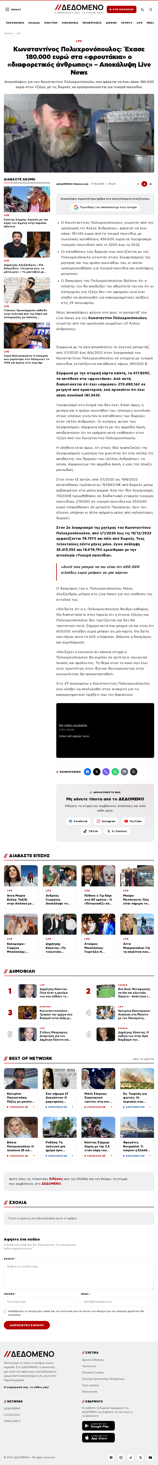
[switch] (142, 9)
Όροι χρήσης (90, 1385)
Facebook (80, 821)
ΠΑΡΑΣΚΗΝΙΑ (15, 23)
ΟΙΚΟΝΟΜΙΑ (70, 23)
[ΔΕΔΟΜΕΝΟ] (29, 1354)
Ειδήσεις (56, 1179)
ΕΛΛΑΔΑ (34, 23)
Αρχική (8, 33)
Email (86, 1294)
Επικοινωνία (89, 1391)
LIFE (140, 23)
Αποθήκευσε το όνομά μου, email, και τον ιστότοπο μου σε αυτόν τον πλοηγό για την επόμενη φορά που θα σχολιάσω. (76, 1313)
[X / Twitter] (96, 771)
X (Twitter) (119, 831)
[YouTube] (150, 1458)
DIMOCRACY (12, 1421)
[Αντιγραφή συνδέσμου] (133, 771)
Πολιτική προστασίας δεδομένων (103, 1378)
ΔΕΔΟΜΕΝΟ (51, 1183)
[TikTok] (130, 1458)
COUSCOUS (12, 1414)
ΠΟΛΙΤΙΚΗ (51, 23)
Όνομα (10, 1294)
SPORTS (126, 23)
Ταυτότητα (89, 1366)
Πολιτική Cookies (93, 1372)
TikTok (93, 831)
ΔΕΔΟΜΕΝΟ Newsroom (72, 183)
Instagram (108, 821)
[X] (140, 1458)
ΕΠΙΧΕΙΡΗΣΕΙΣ (92, 23)
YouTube (135, 821)
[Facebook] (87, 771)
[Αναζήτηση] (150, 9)
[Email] (124, 771)
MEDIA (151, 23)
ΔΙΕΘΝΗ (111, 23)
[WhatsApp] (115, 771)
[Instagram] (121, 1458)
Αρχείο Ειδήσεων (93, 1359)
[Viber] (106, 771)
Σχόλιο (10, 1258)
